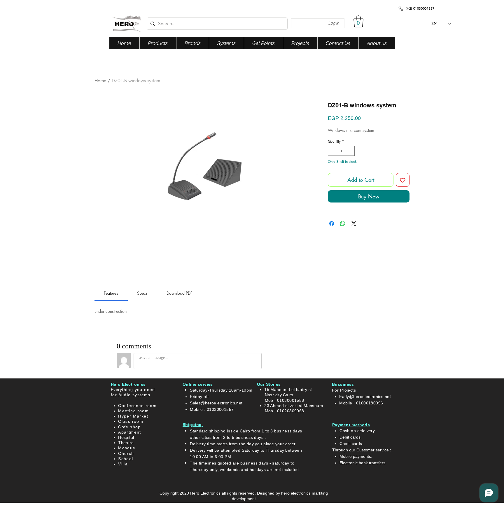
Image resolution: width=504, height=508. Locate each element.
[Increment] (350, 151)
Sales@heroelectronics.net (216, 403)
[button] (358, 21)
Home (100, 81)
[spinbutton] (341, 151)
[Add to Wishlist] (403, 180)
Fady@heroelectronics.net (365, 396)
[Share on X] (353, 223)
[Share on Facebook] (331, 223)
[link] (111, 293)
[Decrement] (332, 151)
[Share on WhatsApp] (342, 223)
